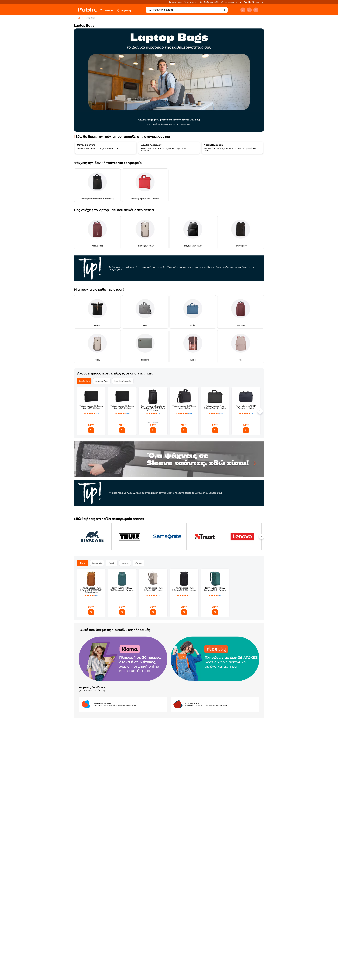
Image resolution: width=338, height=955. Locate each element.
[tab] (84, 381)
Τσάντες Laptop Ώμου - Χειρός (145, 199)
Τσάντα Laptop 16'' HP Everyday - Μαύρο (246, 407)
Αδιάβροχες (97, 246)
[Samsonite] (167, 536)
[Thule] (130, 536)
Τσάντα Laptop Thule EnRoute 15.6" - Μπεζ (153, 589)
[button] (253, 2)
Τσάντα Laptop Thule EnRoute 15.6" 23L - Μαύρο (184, 589)
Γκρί (145, 325)
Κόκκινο (241, 325)
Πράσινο (145, 360)
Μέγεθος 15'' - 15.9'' (145, 246)
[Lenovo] (242, 536)
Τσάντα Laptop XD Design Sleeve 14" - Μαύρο (122, 407)
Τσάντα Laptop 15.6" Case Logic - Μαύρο (184, 407)
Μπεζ (97, 360)
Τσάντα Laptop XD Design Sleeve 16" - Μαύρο (91, 407)
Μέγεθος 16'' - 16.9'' (193, 246)
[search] (150, 10)
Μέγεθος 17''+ (241, 246)
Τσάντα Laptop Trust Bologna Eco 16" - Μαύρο (215, 407)
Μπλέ (192, 325)
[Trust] (205, 536)
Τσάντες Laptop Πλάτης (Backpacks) (97, 199)
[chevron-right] (261, 536)
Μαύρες (97, 325)
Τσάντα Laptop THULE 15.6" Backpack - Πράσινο (122, 589)
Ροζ (240, 360)
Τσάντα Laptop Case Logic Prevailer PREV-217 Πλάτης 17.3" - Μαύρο (153, 408)
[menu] (102, 10)
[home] (87, 12)
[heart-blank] (242, 10)
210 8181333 (177, 2)
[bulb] (118, 10)
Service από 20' (230, 2)
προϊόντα (109, 11)
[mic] (224, 9)
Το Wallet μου (192, 2)
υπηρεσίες (126, 11)
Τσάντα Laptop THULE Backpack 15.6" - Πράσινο (215, 589)
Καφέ (193, 360)
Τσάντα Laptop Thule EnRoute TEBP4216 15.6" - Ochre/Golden (91, 590)
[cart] (255, 10)
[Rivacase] (92, 536)
